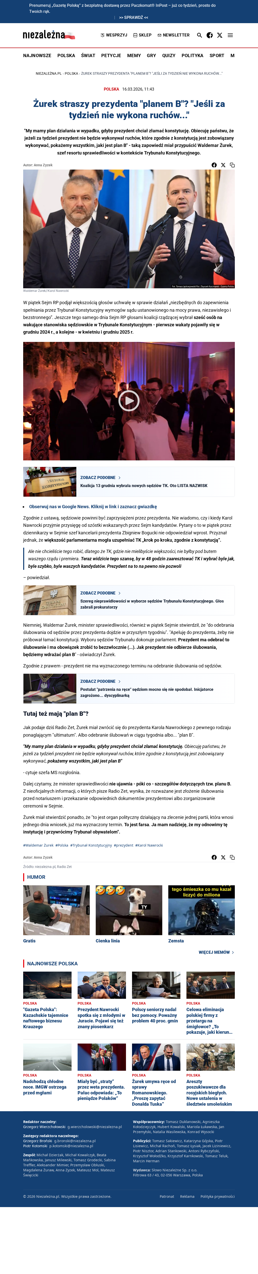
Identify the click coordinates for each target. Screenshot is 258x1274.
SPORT (217, 55)
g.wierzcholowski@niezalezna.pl (95, 1126)
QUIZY (169, 55)
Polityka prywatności (218, 1196)
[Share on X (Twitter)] (223, 165)
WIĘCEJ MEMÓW (214, 952)
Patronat (167, 1196)
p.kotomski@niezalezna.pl (71, 1145)
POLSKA (66, 55)
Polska (71, 73)
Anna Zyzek (43, 165)
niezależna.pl (49, 73)
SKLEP (145, 35)
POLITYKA (193, 55)
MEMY (134, 55)
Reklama (187, 1196)
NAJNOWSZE (37, 55)
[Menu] (230, 35)
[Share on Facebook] (214, 165)
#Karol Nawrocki (149, 845)
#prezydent (123, 845)
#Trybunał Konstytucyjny (91, 845)
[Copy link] (232, 165)
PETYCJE (111, 55)
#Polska (61, 845)
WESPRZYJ (116, 35)
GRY (151, 55)
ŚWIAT (88, 55)
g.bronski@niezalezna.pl (75, 1140)
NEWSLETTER (176, 35)
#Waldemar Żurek (38, 845)
